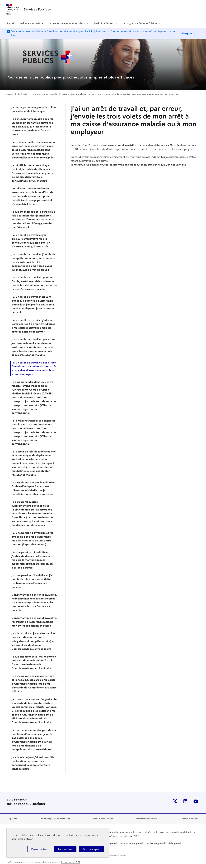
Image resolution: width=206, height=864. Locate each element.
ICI (184, 165)
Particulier (23, 94)
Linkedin (185, 801)
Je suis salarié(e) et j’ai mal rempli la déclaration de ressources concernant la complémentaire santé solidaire (33, 763)
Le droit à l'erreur (103, 23)
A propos (12, 818)
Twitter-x (175, 801)
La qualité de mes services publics (67, 23)
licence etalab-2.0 (69, 862)
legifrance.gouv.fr (156, 843)
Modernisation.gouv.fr (103, 818)
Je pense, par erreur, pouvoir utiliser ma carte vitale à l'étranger (34, 109)
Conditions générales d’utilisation (55, 818)
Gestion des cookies (117, 855)
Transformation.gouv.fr (146, 818)
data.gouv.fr (176, 843)
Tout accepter (91, 849)
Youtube (196, 801)
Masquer (186, 33)
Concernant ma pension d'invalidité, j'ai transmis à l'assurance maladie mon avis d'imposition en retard (34, 622)
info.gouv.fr (111, 843)
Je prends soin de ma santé (45, 94)
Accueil (10, 23)
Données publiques (189, 818)
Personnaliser (39, 849)
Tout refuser (65, 849)
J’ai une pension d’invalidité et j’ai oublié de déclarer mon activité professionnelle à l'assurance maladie (32, 581)
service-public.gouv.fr (132, 843)
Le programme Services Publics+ (139, 23)
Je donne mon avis (30, 23)
